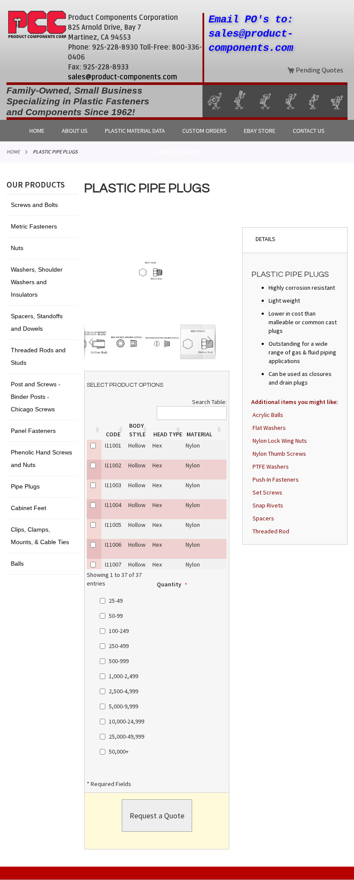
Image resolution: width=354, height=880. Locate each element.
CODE (113, 434)
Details (265, 239)
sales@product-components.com (122, 77)
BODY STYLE (137, 430)
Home (13, 151)
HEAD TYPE (167, 434)
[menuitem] (37, 130)
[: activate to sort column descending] (94, 430)
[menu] (177, 130)
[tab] (295, 240)
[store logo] (37, 24)
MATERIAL (199, 434)
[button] (90, 342)
